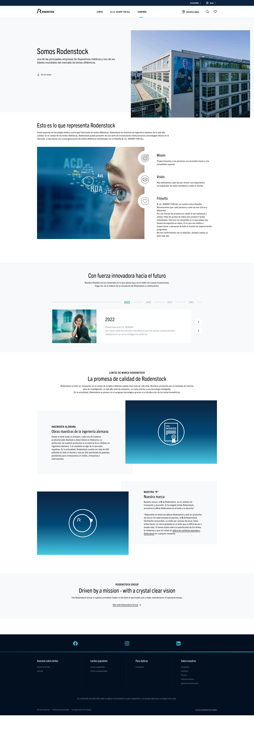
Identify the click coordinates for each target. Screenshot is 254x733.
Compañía (142, 11)
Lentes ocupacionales (98, 671)
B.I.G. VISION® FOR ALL (120, 11)
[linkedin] (178, 645)
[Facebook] (75, 645)
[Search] (207, 12)
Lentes (100, 11)
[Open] (215, 11)
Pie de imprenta (43, 709)
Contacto (184, 671)
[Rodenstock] (45, 12)
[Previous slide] (198, 330)
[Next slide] (198, 322)
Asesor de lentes (43, 667)
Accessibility (194, 3)
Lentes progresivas (97, 667)
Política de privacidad (60, 709)
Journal (40, 671)
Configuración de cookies (81, 709)
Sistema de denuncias (189, 683)
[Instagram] (127, 645)
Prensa (184, 675)
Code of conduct (187, 679)
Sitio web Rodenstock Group (126, 604)
